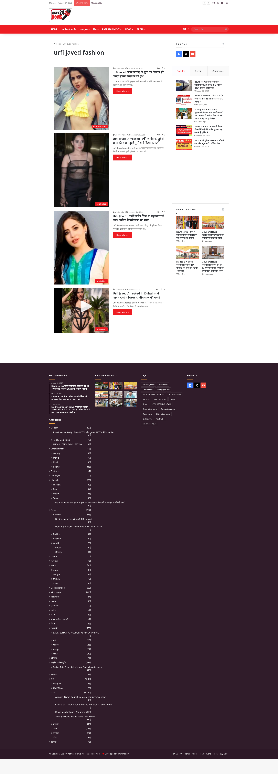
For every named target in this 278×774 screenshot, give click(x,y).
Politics (56, 534)
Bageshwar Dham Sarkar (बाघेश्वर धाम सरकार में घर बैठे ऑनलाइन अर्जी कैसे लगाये (90, 502)
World (56, 543)
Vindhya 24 (119, 68)
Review (54, 561)
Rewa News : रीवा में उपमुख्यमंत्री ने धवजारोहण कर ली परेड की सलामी (186, 234)
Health (56, 493)
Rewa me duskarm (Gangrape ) (71, 712)
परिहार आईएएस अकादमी (59, 619)
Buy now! (224, 754)
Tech (140, 29)
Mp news (146, 399)
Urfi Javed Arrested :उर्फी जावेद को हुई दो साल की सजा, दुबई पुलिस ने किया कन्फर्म (138, 141)
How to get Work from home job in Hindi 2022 (78, 526)
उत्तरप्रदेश (54, 606)
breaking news (149, 384)
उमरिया (53, 610)
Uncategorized (58, 588)
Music (56, 462)
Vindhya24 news (149, 424)
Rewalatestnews (168, 409)
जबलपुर (56, 649)
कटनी (53, 615)
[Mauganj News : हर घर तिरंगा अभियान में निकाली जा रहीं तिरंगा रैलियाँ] (130, 394)
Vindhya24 (160, 419)
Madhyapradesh (163, 389)
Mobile (56, 579)
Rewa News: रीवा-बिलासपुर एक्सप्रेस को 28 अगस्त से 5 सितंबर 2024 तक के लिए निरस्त (208, 84)
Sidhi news (147, 419)
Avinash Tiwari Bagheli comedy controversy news (80, 697)
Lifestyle (55, 480)
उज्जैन (53, 601)
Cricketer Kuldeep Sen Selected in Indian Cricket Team (83, 704)
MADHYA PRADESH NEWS (153, 394)
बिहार (53, 623)
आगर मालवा (55, 597)
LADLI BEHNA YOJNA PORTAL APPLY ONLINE (76, 632)
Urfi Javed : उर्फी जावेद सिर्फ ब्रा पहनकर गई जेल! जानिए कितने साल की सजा (138, 218)
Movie (56, 458)
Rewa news (147, 414)
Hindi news (163, 384)
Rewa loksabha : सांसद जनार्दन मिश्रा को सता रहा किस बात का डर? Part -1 (208, 98)
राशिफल (54, 658)
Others (54, 556)
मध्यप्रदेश (84, 29)
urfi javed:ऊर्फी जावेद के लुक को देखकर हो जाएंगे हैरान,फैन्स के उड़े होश (138, 74)
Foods (58, 547)
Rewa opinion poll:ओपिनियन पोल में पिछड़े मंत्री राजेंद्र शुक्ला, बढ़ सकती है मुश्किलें (208, 129)
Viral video (56, 592)
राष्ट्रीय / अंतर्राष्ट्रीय (69, 29)
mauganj (57, 683)
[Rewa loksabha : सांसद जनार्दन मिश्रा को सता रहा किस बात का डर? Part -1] (184, 99)
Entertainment (110, 29)
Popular (181, 71)
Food (55, 489)
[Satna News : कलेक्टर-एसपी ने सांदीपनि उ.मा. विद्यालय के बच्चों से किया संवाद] (130, 403)
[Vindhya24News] (60, 15)
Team (201, 754)
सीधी (54, 737)
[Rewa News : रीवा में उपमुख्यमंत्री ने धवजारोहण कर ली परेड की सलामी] (187, 222)
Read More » (122, 91)
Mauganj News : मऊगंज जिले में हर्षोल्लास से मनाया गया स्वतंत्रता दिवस (117, 3)
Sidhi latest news (163, 414)
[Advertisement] (169, 15)
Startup (56, 583)
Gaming (57, 453)
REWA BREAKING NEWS (161, 404)
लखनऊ (54, 674)
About (194, 754)
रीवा (54, 692)
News (128, 29)
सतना (55, 728)
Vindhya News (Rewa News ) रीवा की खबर (75, 716)
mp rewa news (160, 399)
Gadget (56, 574)
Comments (218, 71)
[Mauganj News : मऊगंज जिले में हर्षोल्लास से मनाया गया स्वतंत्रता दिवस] (213, 222)
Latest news (148, 389)
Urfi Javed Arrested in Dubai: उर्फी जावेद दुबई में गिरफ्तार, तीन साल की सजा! (136, 295)
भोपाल (55, 653)
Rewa (145, 404)
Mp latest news (175, 394)
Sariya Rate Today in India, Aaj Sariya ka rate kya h (77, 667)
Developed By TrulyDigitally (116, 754)
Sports (56, 466)
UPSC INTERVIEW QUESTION (67, 444)
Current (54, 428)
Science (57, 538)
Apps (55, 570)
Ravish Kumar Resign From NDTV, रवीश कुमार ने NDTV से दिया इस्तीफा (83, 432)
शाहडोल (56, 724)
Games (58, 552)
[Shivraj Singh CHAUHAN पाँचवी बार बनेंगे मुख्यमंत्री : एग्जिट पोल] (184, 144)
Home (54, 29)
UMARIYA (58, 688)
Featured (55, 471)
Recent (198, 71)
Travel (56, 498)
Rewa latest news (150, 409)
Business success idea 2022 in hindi (74, 519)
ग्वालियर (56, 644)
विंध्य (95, 29)
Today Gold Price (61, 440)
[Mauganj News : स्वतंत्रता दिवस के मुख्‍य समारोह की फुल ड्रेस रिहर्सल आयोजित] (187, 252)
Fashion (57, 484)
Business (57, 514)
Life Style (55, 475)
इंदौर (54, 640)
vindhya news (120, 135)
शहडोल (53, 742)
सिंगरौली (56, 733)
